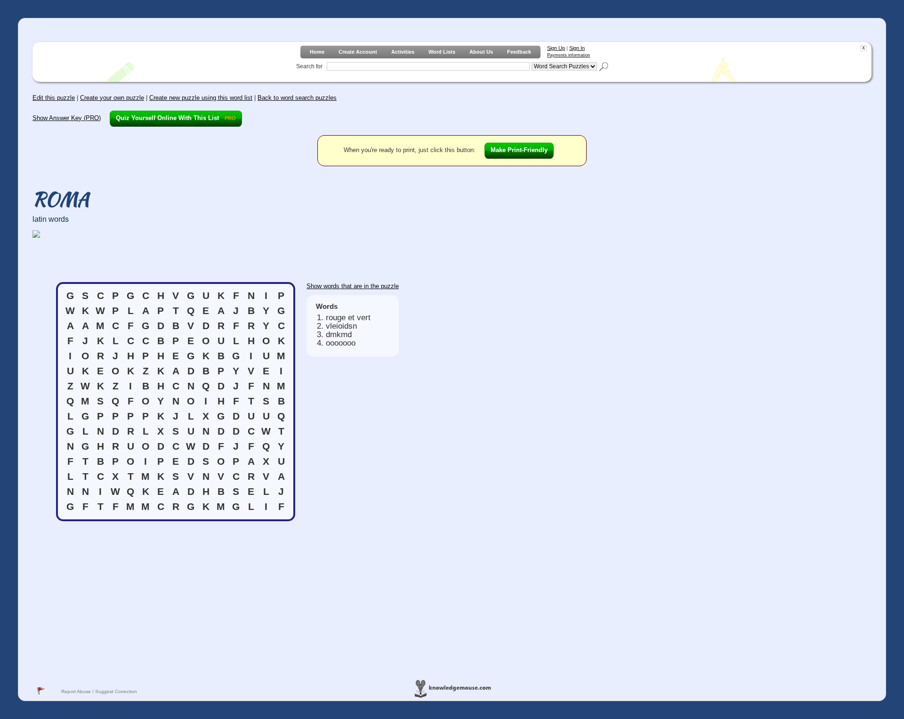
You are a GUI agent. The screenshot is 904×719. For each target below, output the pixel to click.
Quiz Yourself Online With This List (176, 117)
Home (317, 52)
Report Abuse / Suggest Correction (99, 691)
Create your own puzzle (112, 97)
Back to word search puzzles (297, 97)
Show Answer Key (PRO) (66, 117)
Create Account (358, 52)
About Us (481, 52)
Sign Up (556, 48)
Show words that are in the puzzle (353, 286)
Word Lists (441, 52)
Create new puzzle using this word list (200, 97)
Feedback (519, 52)
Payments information (568, 55)
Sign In (577, 48)
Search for (309, 66)
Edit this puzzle (53, 97)
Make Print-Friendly (519, 149)
